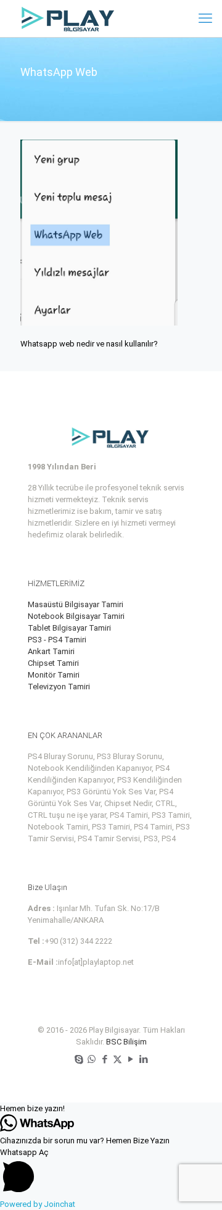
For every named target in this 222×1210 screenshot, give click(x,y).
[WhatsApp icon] (91, 1059)
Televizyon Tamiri (59, 686)
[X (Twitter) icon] (117, 1059)
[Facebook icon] (104, 1059)
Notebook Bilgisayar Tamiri (76, 616)
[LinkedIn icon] (143, 1059)
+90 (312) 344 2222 (78, 941)
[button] (111, 1108)
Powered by (37, 1204)
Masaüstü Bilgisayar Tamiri (75, 604)
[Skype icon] (78, 1059)
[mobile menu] (205, 18)
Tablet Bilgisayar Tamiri (69, 627)
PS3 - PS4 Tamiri (57, 639)
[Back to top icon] (197, 1185)
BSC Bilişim (126, 1041)
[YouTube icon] (130, 1059)
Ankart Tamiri (51, 651)
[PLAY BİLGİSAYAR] (68, 18)
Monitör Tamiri (54, 674)
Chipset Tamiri (53, 663)
